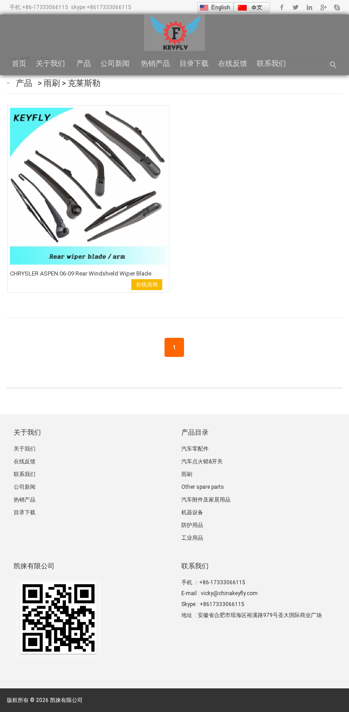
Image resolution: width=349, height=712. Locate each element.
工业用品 (192, 538)
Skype (336, 7)
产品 (83, 63)
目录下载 (194, 63)
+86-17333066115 (45, 7)
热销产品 (155, 63)
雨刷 (53, 83)
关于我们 (51, 63)
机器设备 (192, 512)
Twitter (295, 7)
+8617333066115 (108, 7)
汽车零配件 (195, 449)
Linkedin (309, 7)
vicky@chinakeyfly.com (229, 593)
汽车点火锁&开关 (202, 461)
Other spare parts (202, 487)
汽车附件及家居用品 (205, 499)
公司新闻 (115, 63)
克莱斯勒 (84, 83)
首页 (19, 63)
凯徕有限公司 (66, 700)
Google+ (323, 7)
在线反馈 (232, 63)
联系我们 (272, 63)
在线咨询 (147, 284)
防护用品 (192, 525)
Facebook (282, 7)
